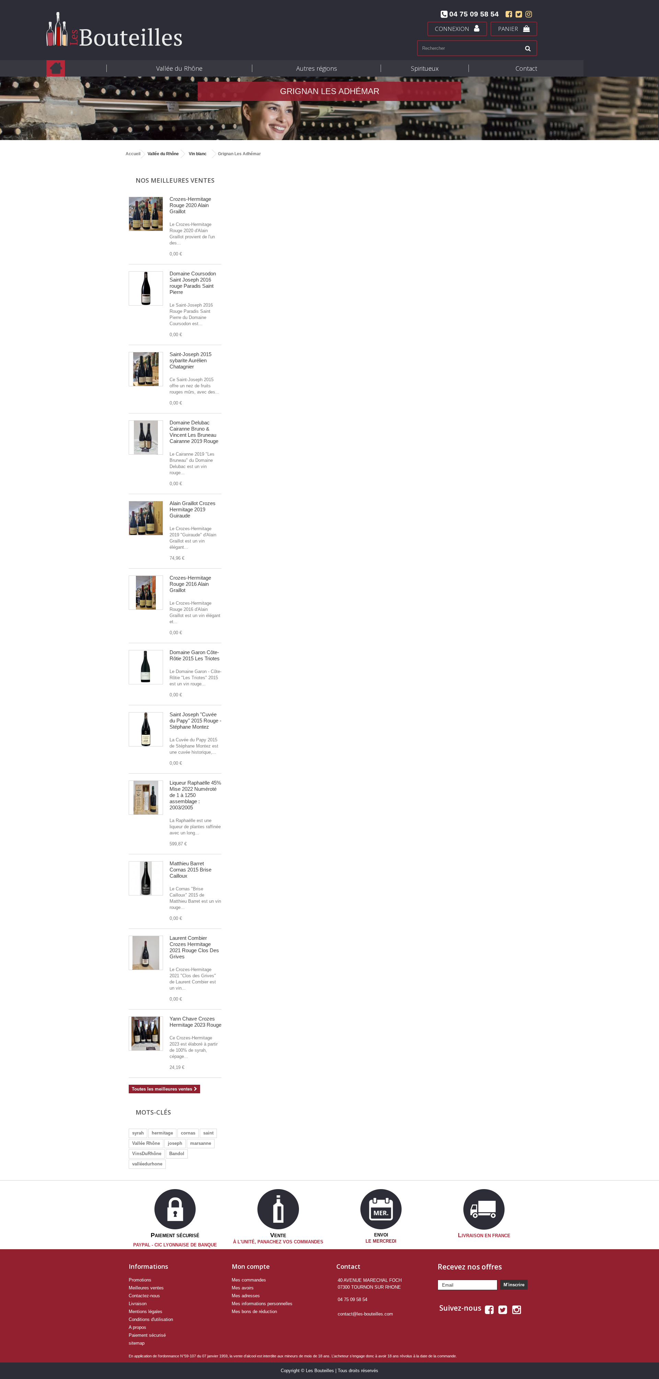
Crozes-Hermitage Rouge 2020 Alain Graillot (190, 205)
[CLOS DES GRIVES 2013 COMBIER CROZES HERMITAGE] (146, 953)
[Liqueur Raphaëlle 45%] (146, 797)
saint (208, 1133)
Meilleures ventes (146, 1287)
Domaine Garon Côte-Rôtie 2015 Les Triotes (195, 655)
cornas (188, 1133)
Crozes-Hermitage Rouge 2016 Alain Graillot (190, 584)
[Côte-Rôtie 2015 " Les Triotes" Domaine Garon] (146, 667)
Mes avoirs (243, 1287)
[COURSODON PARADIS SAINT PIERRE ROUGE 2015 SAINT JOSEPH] (146, 288)
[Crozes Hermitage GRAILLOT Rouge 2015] (146, 214)
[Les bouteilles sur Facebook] (509, 15)
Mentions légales (145, 1311)
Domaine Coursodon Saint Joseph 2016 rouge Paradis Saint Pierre (193, 283)
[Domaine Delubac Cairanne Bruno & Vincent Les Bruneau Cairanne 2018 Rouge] (146, 437)
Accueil (133, 153)
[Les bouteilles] (166, 29)
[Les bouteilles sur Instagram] (528, 15)
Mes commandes (249, 1280)
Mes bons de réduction (254, 1311)
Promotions (140, 1280)
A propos (137, 1327)
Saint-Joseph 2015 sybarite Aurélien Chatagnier (190, 360)
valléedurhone (147, 1163)
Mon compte (251, 1266)
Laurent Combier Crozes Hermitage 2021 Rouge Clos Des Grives (194, 947)
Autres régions (316, 68)
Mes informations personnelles (262, 1303)
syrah (138, 1133)
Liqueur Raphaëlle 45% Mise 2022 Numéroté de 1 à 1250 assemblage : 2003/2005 (195, 795)
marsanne (200, 1143)
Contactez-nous (144, 1295)
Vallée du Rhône (179, 68)
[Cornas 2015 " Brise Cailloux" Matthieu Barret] (146, 878)
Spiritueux (425, 68)
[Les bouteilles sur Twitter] (519, 15)
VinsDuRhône (146, 1153)
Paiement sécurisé (147, 1335)
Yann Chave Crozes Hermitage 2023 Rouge (195, 1022)
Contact (526, 68)
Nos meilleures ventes (175, 180)
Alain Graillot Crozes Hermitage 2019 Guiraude (193, 509)
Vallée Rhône (146, 1143)
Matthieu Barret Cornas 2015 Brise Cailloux (190, 870)
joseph (175, 1143)
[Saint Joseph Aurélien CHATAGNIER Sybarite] (146, 369)
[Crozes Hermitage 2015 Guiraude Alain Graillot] (146, 518)
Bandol (176, 1153)
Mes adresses (246, 1295)
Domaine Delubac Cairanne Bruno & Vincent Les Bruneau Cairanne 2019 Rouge (194, 432)
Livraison (138, 1303)
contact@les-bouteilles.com (365, 1314)
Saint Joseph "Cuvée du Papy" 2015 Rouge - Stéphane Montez (195, 720)
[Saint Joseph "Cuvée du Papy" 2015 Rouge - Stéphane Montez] (146, 729)
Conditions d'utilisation (151, 1319)
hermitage (162, 1133)
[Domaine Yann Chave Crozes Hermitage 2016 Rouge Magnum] (146, 1033)
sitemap (136, 1343)
